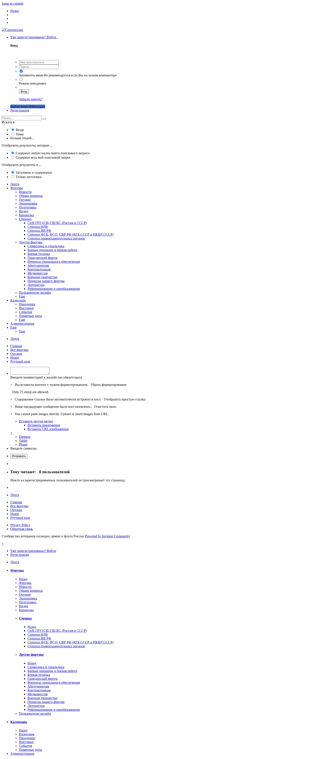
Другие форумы (30, 242)
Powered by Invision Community (107, 536)
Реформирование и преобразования (54, 289)
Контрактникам (39, 269)
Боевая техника (39, 254)
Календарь (18, 300)
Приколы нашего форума (46, 281)
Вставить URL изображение (48, 429)
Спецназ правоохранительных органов (56, 238)
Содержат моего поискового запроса (53, 153)
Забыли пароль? (30, 99)
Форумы (16, 188)
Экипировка (28, 203)
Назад (23, 579)
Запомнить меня (31, 75)
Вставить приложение (44, 425)
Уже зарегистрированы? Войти (34, 37)
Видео (23, 211)
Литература (36, 285)
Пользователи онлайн (35, 292)
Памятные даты (30, 316)
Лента (14, 184)
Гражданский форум (42, 258)
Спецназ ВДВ (38, 227)
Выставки (26, 308)
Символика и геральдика (46, 246)
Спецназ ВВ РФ (39, 230)
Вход (24, 91)
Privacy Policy (20, 525)
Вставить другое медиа (36, 421)
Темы (20, 134)
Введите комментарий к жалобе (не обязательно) (46, 377)
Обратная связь (21, 529)
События (25, 312)
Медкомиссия (38, 273)
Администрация (22, 323)
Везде (20, 130)
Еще (22, 296)
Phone (23, 444)
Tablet (23, 440)
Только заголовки (28, 177)
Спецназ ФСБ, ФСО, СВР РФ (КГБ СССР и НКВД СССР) (71, 234)
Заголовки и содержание (34, 172)
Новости (25, 192)
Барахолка (26, 215)
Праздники (27, 304)
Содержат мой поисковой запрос (43, 157)
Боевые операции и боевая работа (52, 250)
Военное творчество (42, 277)
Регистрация (19, 110)
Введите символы (23, 448)
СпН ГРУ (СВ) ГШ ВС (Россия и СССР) (57, 223)
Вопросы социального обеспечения (54, 261)
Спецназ (25, 219)
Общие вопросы (31, 196)
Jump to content (12, 3)
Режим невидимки (32, 83)
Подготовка (27, 207)
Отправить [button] (19, 456)
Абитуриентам (38, 265)
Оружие (25, 199)
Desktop (24, 437)
